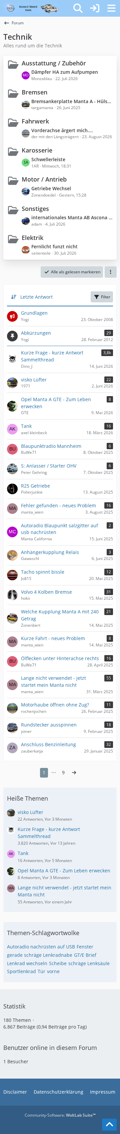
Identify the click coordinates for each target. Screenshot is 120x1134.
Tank (23, 853)
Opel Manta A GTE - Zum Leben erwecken (64, 870)
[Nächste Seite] (74, 773)
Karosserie (37, 150)
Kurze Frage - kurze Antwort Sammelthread (49, 832)
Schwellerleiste (48, 159)
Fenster (85, 946)
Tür (41, 971)
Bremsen (34, 92)
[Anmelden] (94, 8)
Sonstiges (35, 209)
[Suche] (78, 8)
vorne (53, 971)
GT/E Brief (85, 955)
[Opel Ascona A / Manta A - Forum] (31, 8)
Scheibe (58, 963)
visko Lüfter (30, 812)
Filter (105, 297)
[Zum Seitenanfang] (109, 1125)
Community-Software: (60, 1115)
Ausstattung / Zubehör (54, 63)
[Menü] (111, 8)
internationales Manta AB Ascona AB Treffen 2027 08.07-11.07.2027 (72, 217)
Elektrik (32, 238)
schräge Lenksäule (89, 963)
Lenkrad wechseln (27, 963)
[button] (111, 272)
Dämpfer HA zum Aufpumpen (64, 72)
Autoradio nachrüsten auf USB (41, 946)
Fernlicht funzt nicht (54, 246)
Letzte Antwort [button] (36, 297)
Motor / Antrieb (44, 179)
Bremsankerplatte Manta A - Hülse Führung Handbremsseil (72, 101)
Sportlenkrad (21, 971)
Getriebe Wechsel (51, 188)
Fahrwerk (35, 121)
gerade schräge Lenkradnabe (39, 955)
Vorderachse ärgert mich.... (62, 130)
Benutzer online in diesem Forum (50, 1048)
